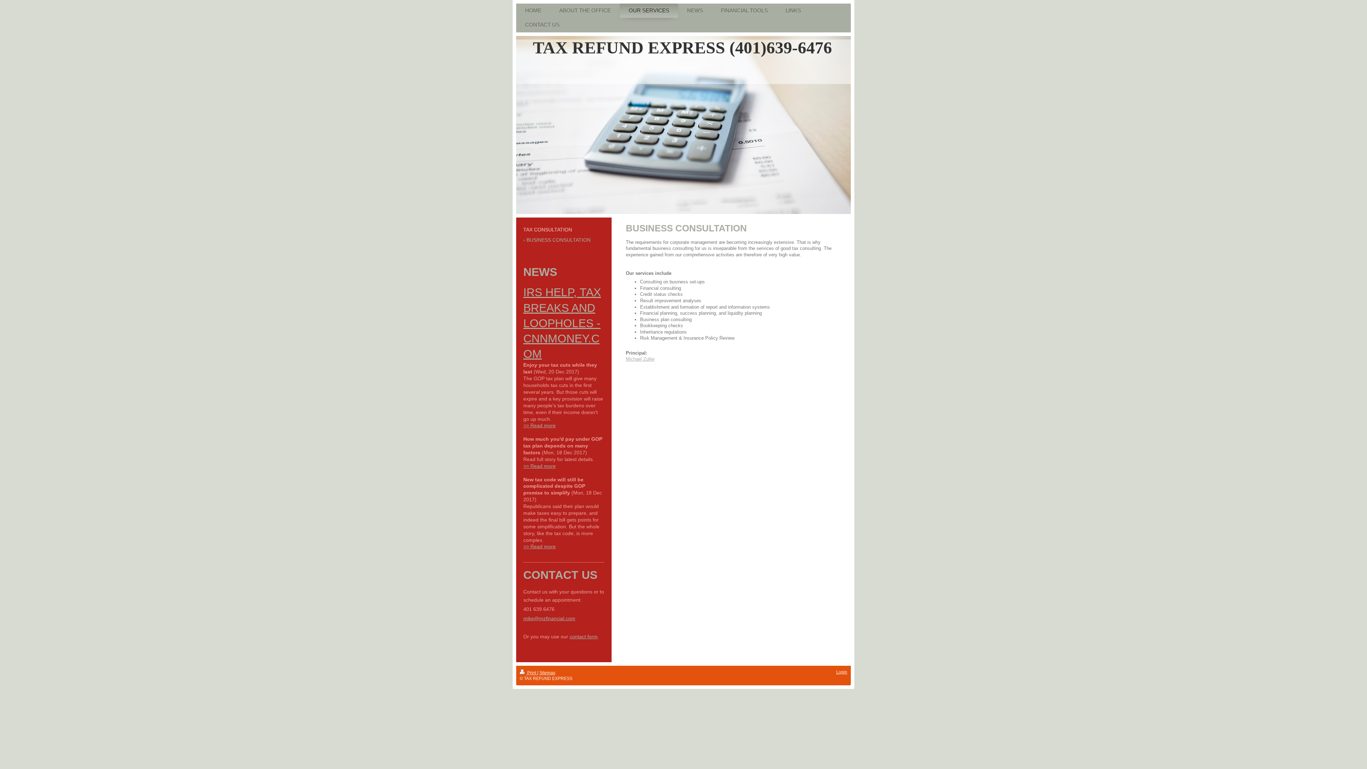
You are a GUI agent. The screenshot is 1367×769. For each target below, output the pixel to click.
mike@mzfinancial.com (549, 618)
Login (841, 672)
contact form (584, 636)
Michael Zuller (640, 359)
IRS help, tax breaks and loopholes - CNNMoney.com (562, 323)
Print (531, 672)
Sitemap (547, 672)
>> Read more (539, 425)
